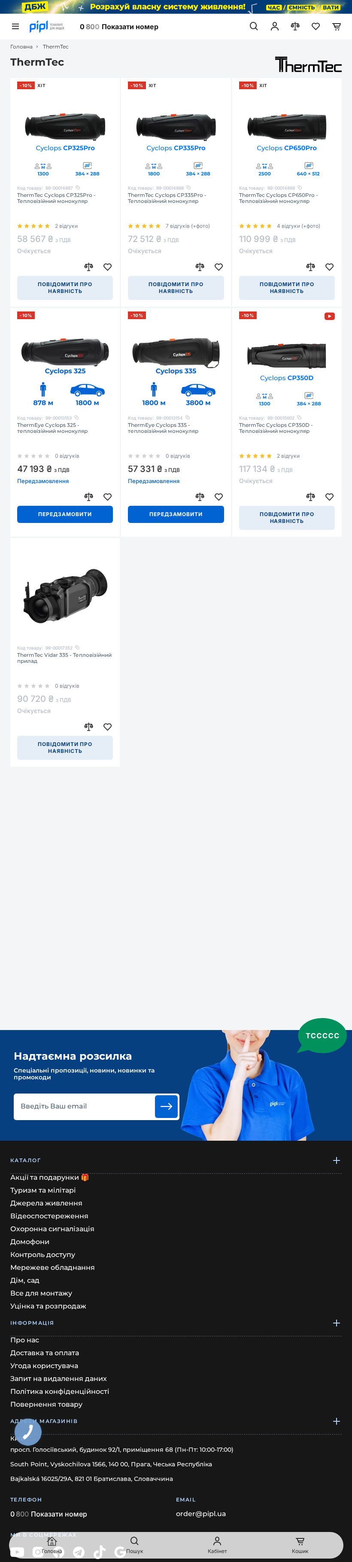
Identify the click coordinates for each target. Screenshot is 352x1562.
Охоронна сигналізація (52, 1229)
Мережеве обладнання (52, 1267)
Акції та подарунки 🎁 (49, 1177)
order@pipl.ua (201, 1514)
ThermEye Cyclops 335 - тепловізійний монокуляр (163, 428)
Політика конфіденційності (59, 1391)
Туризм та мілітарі (43, 1190)
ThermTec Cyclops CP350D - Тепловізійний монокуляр (276, 428)
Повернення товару (46, 1404)
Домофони (29, 1242)
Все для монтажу (41, 1293)
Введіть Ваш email (54, 1106)
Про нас (24, 1340)
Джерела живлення (46, 1203)
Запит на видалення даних (58, 1379)
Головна (21, 47)
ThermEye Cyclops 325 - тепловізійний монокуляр (52, 428)
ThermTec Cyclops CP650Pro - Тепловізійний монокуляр (278, 198)
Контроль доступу (42, 1255)
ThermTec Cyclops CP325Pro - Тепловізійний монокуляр (56, 198)
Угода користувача (44, 1366)
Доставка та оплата (44, 1353)
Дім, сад (24, 1280)
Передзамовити (64, 514)
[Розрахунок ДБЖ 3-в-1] (176, 7)
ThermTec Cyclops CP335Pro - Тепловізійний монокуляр (167, 198)
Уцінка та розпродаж (48, 1306)
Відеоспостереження (49, 1216)
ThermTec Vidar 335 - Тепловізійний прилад (64, 658)
